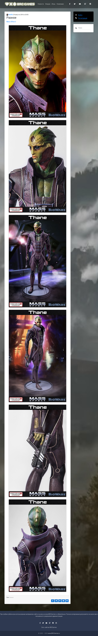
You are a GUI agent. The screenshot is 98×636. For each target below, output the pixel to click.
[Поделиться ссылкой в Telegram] (63, 600)
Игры (53, 4)
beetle (10, 14)
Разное (11, 597)
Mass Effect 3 (11, 22)
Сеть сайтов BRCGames (49, 627)
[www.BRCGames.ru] (19, 4)
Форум (47, 4)
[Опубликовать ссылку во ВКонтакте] (60, 600)
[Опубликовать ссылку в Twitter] (56, 600)
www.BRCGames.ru (51, 614)
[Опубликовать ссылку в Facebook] (52, 600)
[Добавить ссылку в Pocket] (67, 600)
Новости (41, 4)
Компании (60, 4)
